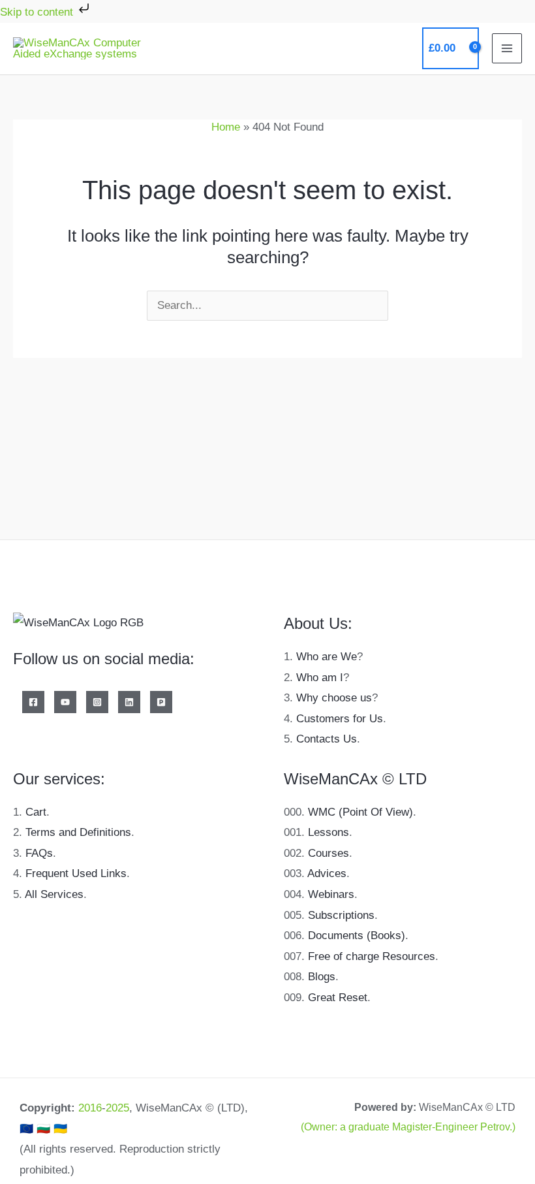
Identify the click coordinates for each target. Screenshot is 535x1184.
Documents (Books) (356, 935)
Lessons (328, 832)
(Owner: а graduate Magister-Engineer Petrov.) (408, 1126)
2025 (117, 1108)
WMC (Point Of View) (360, 812)
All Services (54, 894)
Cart (35, 812)
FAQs (39, 853)
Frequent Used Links (76, 873)
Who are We (326, 656)
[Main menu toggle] (507, 48)
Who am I (319, 677)
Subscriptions (341, 915)
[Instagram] (97, 702)
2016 (90, 1108)
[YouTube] (65, 702)
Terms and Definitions (78, 832)
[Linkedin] (129, 702)
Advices (326, 873)
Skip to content (38, 12)
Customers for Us (339, 718)
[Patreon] (161, 702)
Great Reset (337, 997)
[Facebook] (33, 702)
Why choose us (334, 698)
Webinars (331, 894)
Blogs (321, 976)
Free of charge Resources (371, 956)
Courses (328, 853)
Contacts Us (326, 739)
